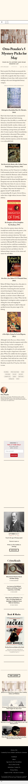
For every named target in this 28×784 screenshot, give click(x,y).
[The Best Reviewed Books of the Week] (14, 631)
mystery (14, 376)
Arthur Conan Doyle (15, 371)
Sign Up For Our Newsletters (14, 762)
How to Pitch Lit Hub (14, 764)
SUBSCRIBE (14, 455)
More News (14, 550)
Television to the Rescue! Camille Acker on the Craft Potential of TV (14, 723)
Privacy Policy (14, 770)
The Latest (14, 676)
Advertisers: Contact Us (14, 767)
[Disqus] (14, 419)
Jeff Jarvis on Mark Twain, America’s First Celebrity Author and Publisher (14, 693)
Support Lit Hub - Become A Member (14, 772)
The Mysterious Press (16, 397)
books (22, 371)
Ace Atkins (6, 371)
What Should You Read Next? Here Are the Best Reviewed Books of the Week (14, 738)
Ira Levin (14, 374)
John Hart (21, 374)
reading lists (11, 378)
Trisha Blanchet (14, 580)
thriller (17, 378)
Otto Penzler (4, 66)
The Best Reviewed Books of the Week (14, 647)
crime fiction (7, 374)
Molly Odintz (14, 605)
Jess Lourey (14, 591)
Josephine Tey (7, 376)
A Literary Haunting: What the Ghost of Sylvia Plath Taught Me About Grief (14, 708)
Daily (14, 534)
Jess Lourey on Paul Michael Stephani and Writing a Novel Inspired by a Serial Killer (14, 588)
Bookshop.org (6, 777)
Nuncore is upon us (14, 541)
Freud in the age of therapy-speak (14, 538)
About (14, 759)
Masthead (14, 756)
